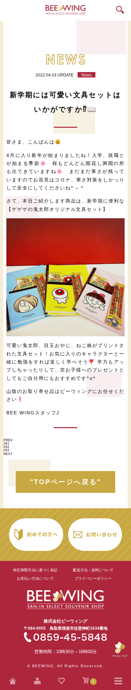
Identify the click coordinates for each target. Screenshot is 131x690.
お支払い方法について (35, 578)
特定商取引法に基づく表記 (35, 570)
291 (6, 443)
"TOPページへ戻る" (65, 481)
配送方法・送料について (93, 570)
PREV (8, 440)
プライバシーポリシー (93, 578)
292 (6, 447)
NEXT (7, 454)
